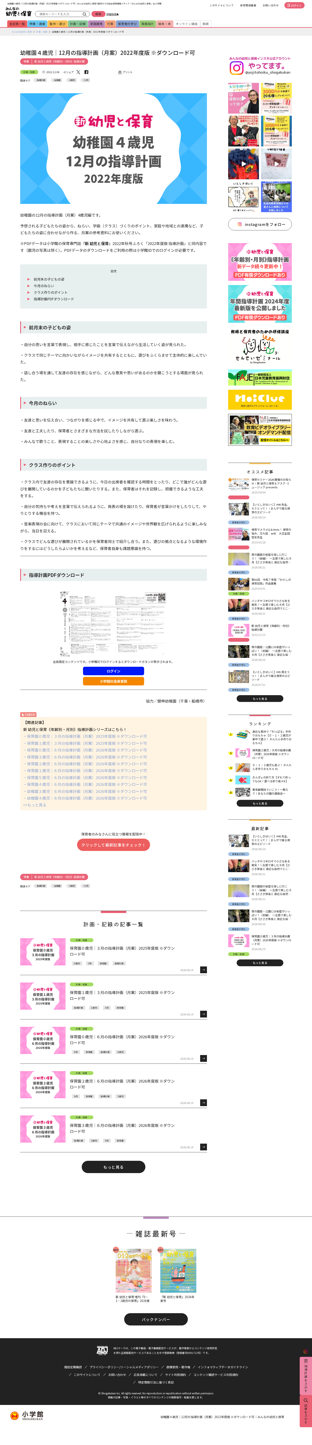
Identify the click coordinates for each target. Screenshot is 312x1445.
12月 (86, 80)
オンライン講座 (187, 24)
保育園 (103, 963)
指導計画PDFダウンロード (54, 298)
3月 (90, 963)
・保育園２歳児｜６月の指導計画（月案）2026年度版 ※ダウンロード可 (85, 763)
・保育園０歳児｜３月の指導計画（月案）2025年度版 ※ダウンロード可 (85, 736)
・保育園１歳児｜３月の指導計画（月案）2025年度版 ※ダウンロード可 (85, 743)
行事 (110, 24)
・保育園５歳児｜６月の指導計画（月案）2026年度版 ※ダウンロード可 (85, 777)
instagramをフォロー (265, 224)
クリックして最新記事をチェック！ (113, 845)
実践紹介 (147, 24)
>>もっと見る (34, 804)
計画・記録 (78, 24)
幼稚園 (57, 80)
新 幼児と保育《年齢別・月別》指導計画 (59, 61)
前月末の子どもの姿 (49, 279)
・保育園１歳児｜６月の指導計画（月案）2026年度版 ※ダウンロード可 (85, 770)
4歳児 (72, 80)
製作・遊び (57, 24)
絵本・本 (164, 24)
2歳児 (121, 1096)
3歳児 (94, 1140)
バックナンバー (156, 1319)
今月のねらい (44, 285)
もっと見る (113, 1167)
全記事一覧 (17, 24)
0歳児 (77, 963)
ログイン (296, 5)
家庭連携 (96, 24)
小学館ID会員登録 (113, 681)
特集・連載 (37, 24)
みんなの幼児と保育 (22, 31)
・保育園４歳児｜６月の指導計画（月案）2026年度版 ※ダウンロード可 (85, 784)
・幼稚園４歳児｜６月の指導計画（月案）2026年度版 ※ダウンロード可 (85, 798)
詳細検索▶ (112, 14)
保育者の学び (127, 24)
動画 (206, 24)
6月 (76, 1052)
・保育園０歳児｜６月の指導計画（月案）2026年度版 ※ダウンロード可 (85, 750)
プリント (127, 72)
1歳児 (94, 1007)
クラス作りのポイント (51, 292)
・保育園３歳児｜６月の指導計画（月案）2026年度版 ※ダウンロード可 (85, 757)
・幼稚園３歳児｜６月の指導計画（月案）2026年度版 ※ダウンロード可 (85, 791)
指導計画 (41, 80)
